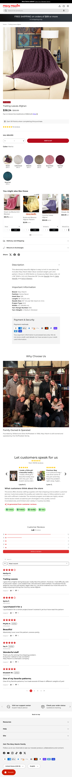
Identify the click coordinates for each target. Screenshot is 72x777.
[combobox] (36, 11)
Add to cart (48, 140)
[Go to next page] (44, 690)
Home (5, 24)
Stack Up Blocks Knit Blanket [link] (12, 213)
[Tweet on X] (10, 255)
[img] (36, 461)
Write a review (36, 551)
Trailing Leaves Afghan (14, 24)
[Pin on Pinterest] (19, 255)
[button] (64, 11)
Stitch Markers (26, 278)
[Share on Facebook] (15, 255)
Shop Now (47, 1)
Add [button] (15, 230)
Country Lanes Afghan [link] (47, 216)
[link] (12, 202)
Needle (46, 276)
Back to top (36, 714)
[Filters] (5, 563)
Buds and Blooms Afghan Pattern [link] (29, 218)
